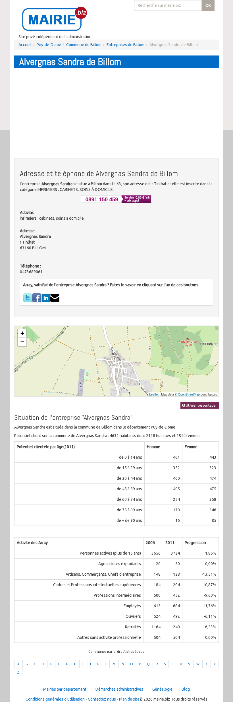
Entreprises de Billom (125, 44)
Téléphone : (30, 266)
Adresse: (28, 230)
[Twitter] (27, 297)
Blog (186, 689)
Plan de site (129, 699)
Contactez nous (102, 699)
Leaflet (154, 394)
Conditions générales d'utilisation (55, 699)
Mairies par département (64, 689)
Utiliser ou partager (201, 405)
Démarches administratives (119, 689)
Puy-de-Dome (49, 44)
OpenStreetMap (189, 394)
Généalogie (162, 689)
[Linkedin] (45, 297)
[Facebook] (36, 297)
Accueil (25, 44)
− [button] (22, 341)
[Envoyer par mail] (54, 297)
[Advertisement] (116, 114)
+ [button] (22, 333)
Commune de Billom (83, 44)
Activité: (27, 212)
